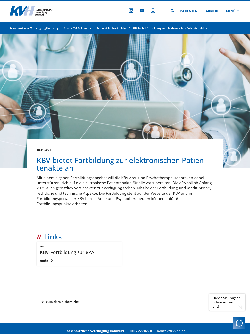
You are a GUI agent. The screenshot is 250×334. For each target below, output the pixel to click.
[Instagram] (153, 11)
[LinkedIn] (131, 11)
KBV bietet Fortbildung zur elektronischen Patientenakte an (170, 28)
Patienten (188, 11)
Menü (231, 11)
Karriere (211, 11)
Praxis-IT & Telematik (77, 28)
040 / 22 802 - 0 (141, 331)
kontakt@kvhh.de (171, 331)
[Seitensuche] (172, 11)
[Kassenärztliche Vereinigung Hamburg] (31, 11)
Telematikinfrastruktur (112, 28)
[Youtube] (142, 11)
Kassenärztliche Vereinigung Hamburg (33, 28)
